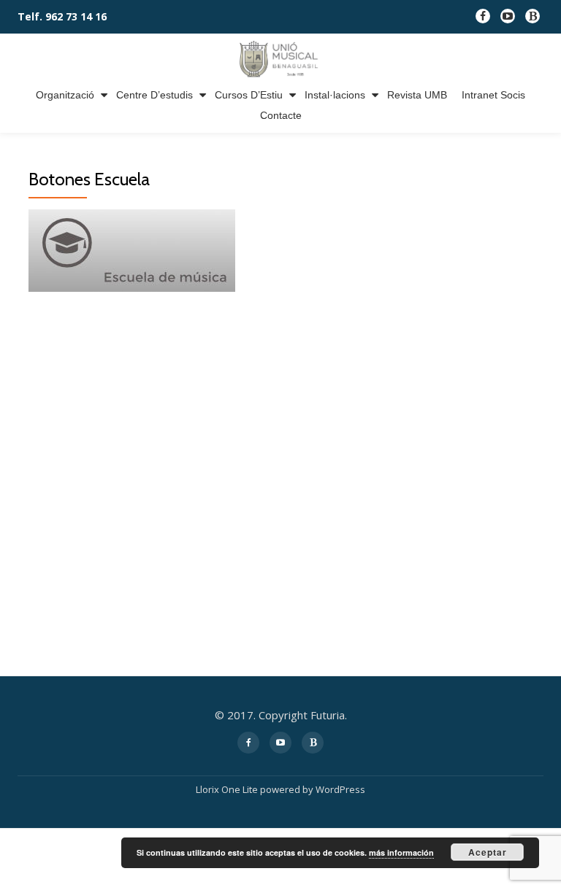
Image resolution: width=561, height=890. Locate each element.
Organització (65, 95)
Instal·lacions (335, 95)
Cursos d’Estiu (249, 95)
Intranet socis (493, 95)
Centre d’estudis (154, 95)
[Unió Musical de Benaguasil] (280, 59)
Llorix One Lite (228, 789)
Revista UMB (417, 95)
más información (401, 852)
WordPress (340, 789)
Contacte (281, 115)
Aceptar (487, 852)
